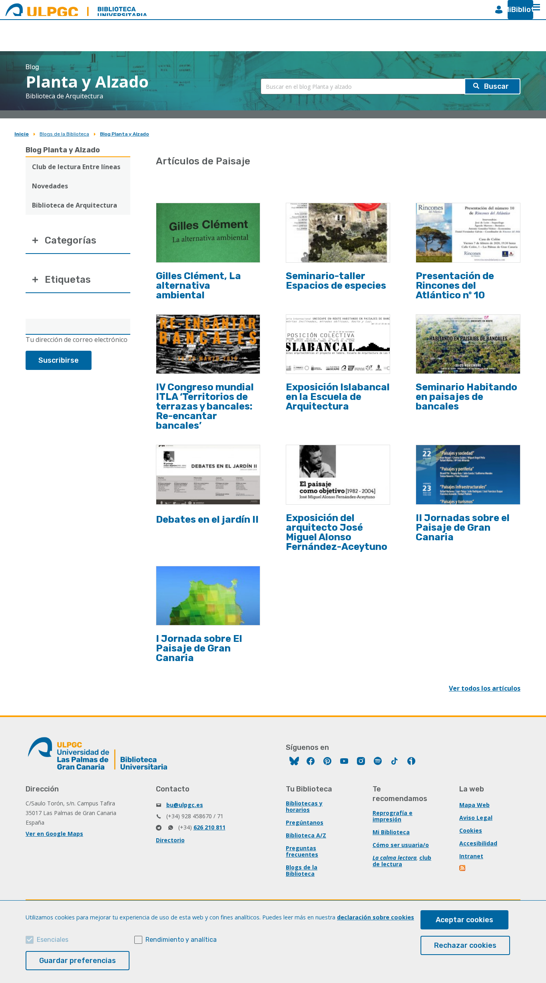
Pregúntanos (304, 822)
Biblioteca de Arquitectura (74, 205)
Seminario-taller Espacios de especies (336, 280)
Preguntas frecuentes (302, 851)
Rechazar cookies (465, 945)
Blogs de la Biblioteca (64, 134)
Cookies (470, 830)
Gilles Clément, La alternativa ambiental (198, 285)
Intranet (471, 856)
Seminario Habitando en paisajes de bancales (466, 396)
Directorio (170, 840)
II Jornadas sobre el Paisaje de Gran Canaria (463, 527)
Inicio (21, 134)
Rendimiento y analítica (181, 939)
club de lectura (402, 861)
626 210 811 (209, 827)
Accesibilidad (478, 843)
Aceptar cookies (464, 919)
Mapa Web (474, 805)
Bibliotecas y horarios (304, 806)
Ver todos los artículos (484, 688)
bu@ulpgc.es (184, 805)
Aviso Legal (475, 817)
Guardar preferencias (77, 960)
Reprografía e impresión (392, 816)
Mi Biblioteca (391, 832)
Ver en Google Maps (54, 833)
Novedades (50, 186)
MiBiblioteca (517, 9)
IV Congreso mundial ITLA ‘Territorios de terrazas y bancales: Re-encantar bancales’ (205, 406)
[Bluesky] (294, 762)
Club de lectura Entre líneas (76, 166)
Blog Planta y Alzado (124, 134)
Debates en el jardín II (207, 519)
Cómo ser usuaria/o (401, 845)
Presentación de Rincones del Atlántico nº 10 (455, 285)
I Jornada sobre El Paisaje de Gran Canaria (199, 648)
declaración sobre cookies (375, 917)
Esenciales (52, 939)
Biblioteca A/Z (306, 835)
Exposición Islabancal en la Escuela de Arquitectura (338, 396)
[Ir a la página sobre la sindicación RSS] (462, 869)
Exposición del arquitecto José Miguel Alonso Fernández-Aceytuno (336, 532)
